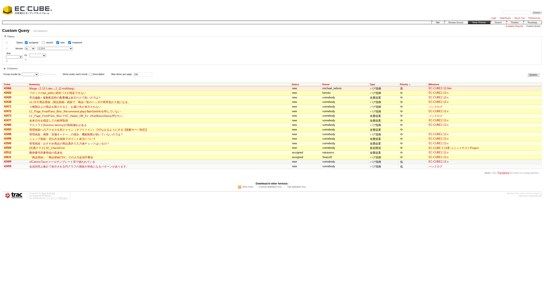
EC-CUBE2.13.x (439, 92)
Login (493, 18)
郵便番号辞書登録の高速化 (45, 152)
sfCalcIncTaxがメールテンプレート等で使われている (62, 161)
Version (19, 48)
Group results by (12, 74)
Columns (12, 68)
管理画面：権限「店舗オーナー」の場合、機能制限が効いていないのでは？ (76, 134)
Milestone (433, 84)
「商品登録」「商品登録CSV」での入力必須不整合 (61, 157)
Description (98, 74)
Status (19, 42)
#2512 (7, 152)
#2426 (7, 92)
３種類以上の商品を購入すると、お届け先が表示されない (65, 106)
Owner (326, 84)
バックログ (435, 106)
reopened (77, 42)
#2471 (7, 106)
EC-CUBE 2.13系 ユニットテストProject (454, 148)
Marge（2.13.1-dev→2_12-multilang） (52, 88)
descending (50, 74)
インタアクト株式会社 (57, 198)
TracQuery (503, 172)
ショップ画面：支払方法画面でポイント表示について (62, 138)
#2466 (7, 88)
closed (49, 42)
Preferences (534, 18)
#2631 (7, 157)
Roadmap (532, 22)
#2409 (7, 161)
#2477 (7, 120)
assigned (33, 42)
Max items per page (121, 74)
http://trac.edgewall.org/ (530, 195)
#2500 (7, 143)
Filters (10, 36)
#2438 (7, 101)
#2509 (7, 147)
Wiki (438, 22)
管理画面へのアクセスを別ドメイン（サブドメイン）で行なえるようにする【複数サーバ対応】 (88, 129)
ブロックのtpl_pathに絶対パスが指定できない (57, 93)
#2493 (7, 129)
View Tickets (479, 22)
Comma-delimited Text (270, 187)
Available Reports (514, 26)
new (62, 42)
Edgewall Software (42, 195)
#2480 (7, 124)
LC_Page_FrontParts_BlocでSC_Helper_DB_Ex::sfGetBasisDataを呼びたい (76, 116)
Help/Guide (505, 18)
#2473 (7, 115)
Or (25, 55)
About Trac (519, 18)
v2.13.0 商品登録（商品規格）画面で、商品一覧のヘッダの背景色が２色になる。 (79, 102)
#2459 (7, 166)
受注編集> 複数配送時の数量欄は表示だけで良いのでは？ (65, 97)
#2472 (7, 111)
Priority (404, 84)
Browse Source (456, 22)
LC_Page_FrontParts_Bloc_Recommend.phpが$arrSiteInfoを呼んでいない (75, 111)
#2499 (7, 138)
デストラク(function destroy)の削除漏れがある (58, 125)
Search (498, 22)
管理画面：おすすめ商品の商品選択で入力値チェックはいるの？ (69, 143)
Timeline (515, 22)
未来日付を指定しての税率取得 (48, 120)
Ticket (7, 84)
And (8, 53)
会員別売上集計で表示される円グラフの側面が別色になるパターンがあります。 (79, 166)
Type (372, 84)
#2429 (7, 97)
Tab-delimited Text (296, 187)
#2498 (7, 134)
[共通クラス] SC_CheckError (47, 148)
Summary (34, 84)
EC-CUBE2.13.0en (440, 88)
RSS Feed (247, 187)
